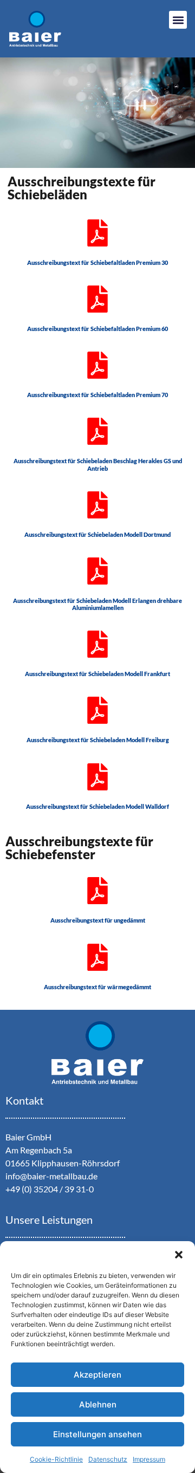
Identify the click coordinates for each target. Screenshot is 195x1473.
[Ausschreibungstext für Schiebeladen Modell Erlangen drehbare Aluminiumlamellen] (97, 571)
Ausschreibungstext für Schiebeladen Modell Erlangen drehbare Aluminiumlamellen (97, 604)
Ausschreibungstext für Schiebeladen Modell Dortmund (97, 534)
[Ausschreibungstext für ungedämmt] (97, 890)
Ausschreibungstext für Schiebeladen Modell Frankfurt (97, 673)
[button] (178, 1254)
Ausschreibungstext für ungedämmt (97, 920)
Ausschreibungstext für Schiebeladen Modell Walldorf (97, 806)
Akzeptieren (97, 1375)
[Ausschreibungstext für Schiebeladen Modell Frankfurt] (97, 644)
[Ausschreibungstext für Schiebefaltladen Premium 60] (97, 299)
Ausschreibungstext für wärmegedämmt (97, 986)
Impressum (149, 1459)
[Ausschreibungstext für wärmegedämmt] (97, 957)
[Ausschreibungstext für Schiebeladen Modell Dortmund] (97, 504)
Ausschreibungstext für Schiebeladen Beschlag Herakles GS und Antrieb (98, 464)
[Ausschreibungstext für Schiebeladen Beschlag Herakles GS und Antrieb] (97, 431)
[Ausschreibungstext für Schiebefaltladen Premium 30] (97, 232)
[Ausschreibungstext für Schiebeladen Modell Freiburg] (97, 710)
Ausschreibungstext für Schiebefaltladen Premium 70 (97, 394)
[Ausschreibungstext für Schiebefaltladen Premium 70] (97, 365)
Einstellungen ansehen (97, 1434)
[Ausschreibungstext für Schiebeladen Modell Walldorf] (97, 776)
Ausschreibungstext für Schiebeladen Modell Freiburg (98, 739)
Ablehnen (97, 1404)
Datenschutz (107, 1459)
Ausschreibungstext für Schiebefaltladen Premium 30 (97, 262)
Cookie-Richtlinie (56, 1459)
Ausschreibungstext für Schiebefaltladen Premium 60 (97, 328)
